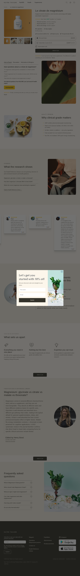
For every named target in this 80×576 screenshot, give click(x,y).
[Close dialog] (62, 272)
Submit (32, 300)
